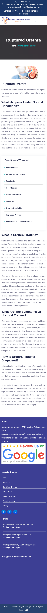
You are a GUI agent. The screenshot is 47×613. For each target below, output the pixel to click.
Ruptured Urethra (13, 215)
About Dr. (6, 482)
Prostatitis (10, 181)
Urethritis (10, 201)
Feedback (23, 14)
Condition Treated (10, 487)
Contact (7, 11)
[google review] (23, 455)
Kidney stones (12, 167)
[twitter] (9, 512)
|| (13, 11)
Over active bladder (14, 208)
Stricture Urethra (13, 195)
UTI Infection (11, 188)
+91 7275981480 (23, 2)
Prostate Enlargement (15, 174)
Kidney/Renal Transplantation (19, 222)
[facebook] (3, 512)
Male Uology (7, 492)
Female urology (9, 501)
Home (13, 46)
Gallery (5, 506)
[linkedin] (15, 512)
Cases (17, 11)
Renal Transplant (32, 11)
